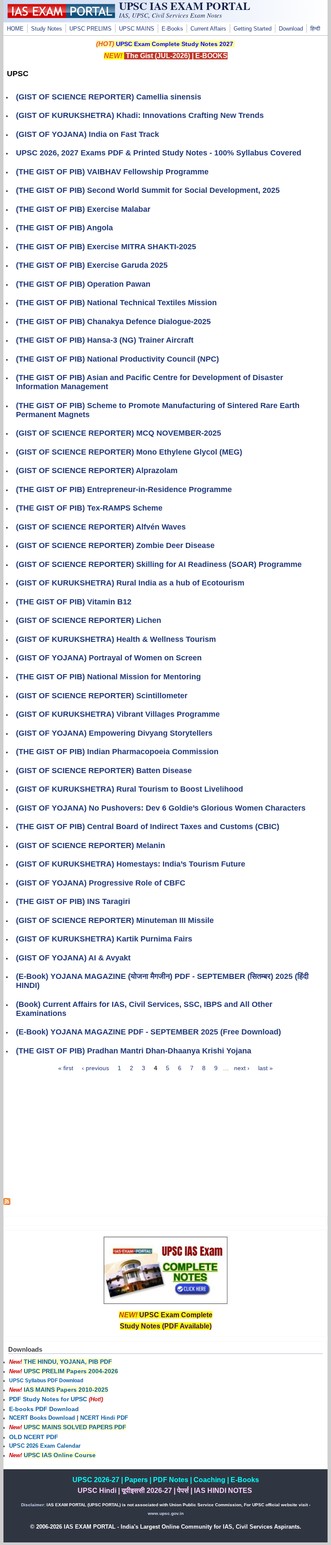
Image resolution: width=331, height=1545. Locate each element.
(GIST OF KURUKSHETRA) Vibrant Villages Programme (118, 714)
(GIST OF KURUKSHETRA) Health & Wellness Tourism (116, 639)
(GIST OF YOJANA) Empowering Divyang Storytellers (114, 733)
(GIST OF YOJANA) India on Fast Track (87, 134)
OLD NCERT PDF (33, 1437)
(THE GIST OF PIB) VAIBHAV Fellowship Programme (112, 171)
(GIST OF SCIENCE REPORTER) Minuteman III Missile (115, 920)
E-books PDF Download (44, 1409)
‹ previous (95, 1068)
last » (265, 1068)
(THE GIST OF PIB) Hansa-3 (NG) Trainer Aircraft (105, 340)
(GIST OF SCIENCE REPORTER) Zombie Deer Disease (115, 545)
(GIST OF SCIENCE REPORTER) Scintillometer (101, 695)
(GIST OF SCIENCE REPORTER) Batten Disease (104, 770)
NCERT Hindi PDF (104, 1418)
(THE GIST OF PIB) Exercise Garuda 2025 (92, 265)
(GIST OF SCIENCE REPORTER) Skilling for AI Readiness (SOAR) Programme (159, 564)
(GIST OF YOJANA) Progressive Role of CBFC (100, 883)
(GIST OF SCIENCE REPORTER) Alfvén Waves (101, 527)
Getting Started (253, 29)
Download (291, 29)
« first (65, 1068)
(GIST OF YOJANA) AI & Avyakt (73, 958)
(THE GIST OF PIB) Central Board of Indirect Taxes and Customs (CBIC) (147, 826)
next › (242, 1068)
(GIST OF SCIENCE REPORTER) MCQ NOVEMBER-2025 (118, 433)
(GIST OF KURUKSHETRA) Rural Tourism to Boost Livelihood (129, 789)
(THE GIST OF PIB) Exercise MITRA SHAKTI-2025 (106, 246)
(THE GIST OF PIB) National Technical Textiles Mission (116, 302)
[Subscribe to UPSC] (6, 1202)
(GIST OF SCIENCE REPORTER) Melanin (90, 845)
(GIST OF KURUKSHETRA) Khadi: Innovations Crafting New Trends (140, 115)
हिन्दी (315, 29)
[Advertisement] (165, 1137)
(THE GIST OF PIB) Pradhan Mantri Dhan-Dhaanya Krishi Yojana (133, 1051)
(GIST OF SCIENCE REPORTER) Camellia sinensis (108, 97)
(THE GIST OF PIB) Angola (64, 227)
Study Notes (46, 29)
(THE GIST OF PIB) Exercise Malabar (83, 209)
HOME (15, 29)
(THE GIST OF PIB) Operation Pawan (83, 284)
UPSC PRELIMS (90, 29)
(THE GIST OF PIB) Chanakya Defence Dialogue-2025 (113, 321)
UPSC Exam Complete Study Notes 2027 (174, 43)
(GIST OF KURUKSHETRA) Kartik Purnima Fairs (104, 939)
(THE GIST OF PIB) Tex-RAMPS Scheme (89, 508)
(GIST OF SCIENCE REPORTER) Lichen (88, 620)
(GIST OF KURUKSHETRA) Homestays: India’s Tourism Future (130, 864)
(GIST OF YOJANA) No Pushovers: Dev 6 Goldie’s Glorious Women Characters (161, 808)
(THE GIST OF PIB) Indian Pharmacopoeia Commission (117, 751)
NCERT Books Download (42, 1418)
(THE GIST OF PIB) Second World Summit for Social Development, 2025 (148, 190)
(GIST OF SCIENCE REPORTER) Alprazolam (97, 470)
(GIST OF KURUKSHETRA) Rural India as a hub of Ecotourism (130, 583)
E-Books (172, 29)
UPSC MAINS (136, 29)
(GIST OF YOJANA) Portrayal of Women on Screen (109, 657)
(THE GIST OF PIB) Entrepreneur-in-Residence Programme (124, 489)
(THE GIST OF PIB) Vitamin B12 (73, 602)
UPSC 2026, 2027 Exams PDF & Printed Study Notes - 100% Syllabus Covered (158, 153)
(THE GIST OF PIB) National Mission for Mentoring (108, 676)
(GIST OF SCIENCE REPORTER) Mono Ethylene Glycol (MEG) (129, 452)
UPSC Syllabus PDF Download (46, 1381)
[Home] (61, 15)
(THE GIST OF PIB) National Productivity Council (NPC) (117, 359)
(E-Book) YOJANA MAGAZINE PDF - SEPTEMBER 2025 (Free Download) (148, 1032)
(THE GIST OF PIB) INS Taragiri (73, 901)
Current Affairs (208, 29)
